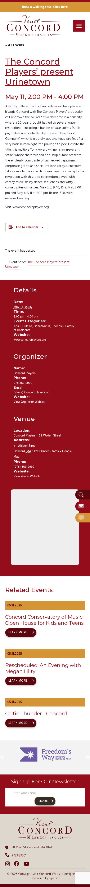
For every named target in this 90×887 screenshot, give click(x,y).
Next (88, 757)
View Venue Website (27, 476)
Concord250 (42, 326)
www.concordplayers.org (30, 339)
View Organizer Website (29, 401)
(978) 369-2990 (24, 466)
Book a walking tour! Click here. (45, 7)
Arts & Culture (23, 326)
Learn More (17, 632)
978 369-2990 (23, 382)
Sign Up (43, 801)
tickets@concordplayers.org (32, 392)
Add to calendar (26, 227)
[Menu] (79, 26)
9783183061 (19, 855)
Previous (2, 757)
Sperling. (54, 878)
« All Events (14, 44)
